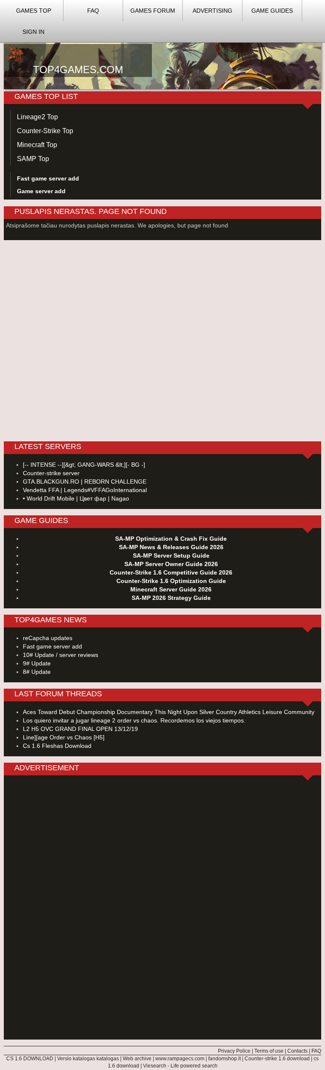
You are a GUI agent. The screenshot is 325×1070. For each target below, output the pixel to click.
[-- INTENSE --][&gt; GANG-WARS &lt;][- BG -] (84, 464)
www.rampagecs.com (179, 1059)
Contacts (297, 1051)
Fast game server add (52, 646)
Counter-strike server (51, 473)
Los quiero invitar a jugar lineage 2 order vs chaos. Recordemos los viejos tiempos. (134, 720)
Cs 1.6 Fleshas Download (57, 745)
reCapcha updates (47, 638)
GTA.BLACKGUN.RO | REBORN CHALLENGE (84, 481)
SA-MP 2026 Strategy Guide (171, 597)
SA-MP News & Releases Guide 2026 (171, 547)
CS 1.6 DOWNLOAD (29, 1059)
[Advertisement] (162, 908)
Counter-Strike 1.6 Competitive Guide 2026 (171, 572)
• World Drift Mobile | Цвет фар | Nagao (76, 498)
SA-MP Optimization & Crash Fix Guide (171, 538)
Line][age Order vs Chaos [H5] (64, 737)
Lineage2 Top (37, 116)
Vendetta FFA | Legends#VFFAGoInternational (85, 490)
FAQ (93, 10)
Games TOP (33, 10)
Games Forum (152, 10)
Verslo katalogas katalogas (88, 1059)
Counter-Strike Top (45, 130)
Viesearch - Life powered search (180, 1066)
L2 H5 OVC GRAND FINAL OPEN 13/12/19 (80, 728)
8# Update (37, 671)
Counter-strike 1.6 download (277, 1059)
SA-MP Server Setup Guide (171, 555)
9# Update (37, 663)
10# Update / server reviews (60, 654)
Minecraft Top (37, 144)
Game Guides (272, 10)
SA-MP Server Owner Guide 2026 (171, 564)
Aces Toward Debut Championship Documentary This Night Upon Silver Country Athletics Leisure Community (168, 712)
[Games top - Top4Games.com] (162, 55)
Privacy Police (234, 1051)
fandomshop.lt (224, 1059)
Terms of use (269, 1051)
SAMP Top (33, 158)
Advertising (212, 10)
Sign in (33, 31)
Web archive (137, 1059)
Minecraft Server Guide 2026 (171, 589)
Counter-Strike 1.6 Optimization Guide (171, 580)
